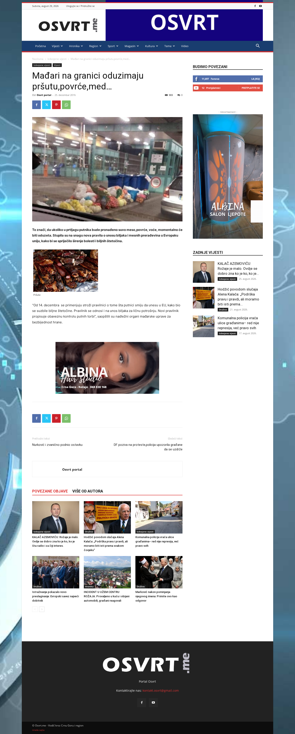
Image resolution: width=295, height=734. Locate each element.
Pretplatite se (251, 87)
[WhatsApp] (66, 104)
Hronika (74, 46)
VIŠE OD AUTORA (87, 491)
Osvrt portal (44, 95)
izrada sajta (38, 730)
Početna (40, 46)
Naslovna (37, 59)
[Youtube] (260, 6)
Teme (167, 46)
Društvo (89, 531)
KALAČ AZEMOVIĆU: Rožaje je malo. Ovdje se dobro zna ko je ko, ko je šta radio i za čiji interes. (55, 541)
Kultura (150, 46)
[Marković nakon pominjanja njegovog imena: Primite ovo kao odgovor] (158, 572)
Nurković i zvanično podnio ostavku (57, 445)
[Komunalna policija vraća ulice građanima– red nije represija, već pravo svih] (158, 517)
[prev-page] (35, 609)
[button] (257, 46)
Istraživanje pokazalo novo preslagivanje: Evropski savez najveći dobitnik (55, 596)
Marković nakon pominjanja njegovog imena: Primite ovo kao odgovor (156, 596)
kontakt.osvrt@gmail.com (161, 690)
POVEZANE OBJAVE (50, 491)
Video (185, 46)
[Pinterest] (56, 104)
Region (93, 46)
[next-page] (41, 609)
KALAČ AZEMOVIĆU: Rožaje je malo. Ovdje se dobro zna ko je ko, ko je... (238, 268)
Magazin (130, 46)
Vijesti (55, 46)
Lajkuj (255, 78)
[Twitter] (46, 104)
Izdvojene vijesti (57, 59)
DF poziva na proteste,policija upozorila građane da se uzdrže (148, 447)
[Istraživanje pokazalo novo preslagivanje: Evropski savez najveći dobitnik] (55, 572)
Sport (111, 46)
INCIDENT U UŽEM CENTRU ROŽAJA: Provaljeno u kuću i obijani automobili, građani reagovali (106, 596)
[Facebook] (255, 6)
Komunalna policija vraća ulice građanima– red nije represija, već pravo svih (157, 541)
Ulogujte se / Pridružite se (80, 6)
